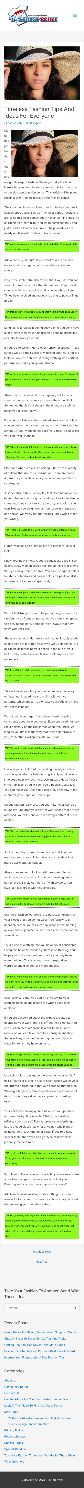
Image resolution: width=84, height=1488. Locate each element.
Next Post (42, 1261)
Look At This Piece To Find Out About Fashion (34, 1405)
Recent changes (15, 1436)
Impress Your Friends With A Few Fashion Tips (34, 1357)
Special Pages (13, 1442)
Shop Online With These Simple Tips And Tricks (35, 1338)
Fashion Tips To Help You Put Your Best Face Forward (39, 1351)
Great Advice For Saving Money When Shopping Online (40, 1332)
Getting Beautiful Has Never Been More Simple (35, 1344)
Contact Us (11, 1393)
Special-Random (15, 1449)
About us (10, 1380)
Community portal (16, 1386)
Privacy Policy (13, 1430)
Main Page (11, 1411)
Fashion (11, 123)
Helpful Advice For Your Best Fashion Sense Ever (36, 1399)
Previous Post (42, 1251)
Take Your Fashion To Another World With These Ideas (39, 1455)
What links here (14, 1461)
